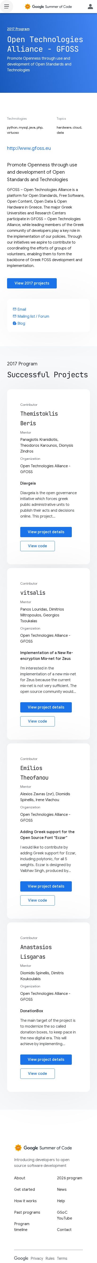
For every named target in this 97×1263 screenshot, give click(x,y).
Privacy (37, 1258)
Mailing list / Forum (31, 316)
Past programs (27, 1212)
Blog (20, 323)
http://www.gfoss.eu (29, 148)
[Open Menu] (6, 6)
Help (61, 1201)
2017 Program (18, 29)
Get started (24, 1189)
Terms (62, 1258)
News (62, 1189)
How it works (25, 1201)
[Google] (21, 1258)
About (19, 1178)
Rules (50, 1258)
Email (19, 309)
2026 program (69, 1178)
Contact (64, 1229)
